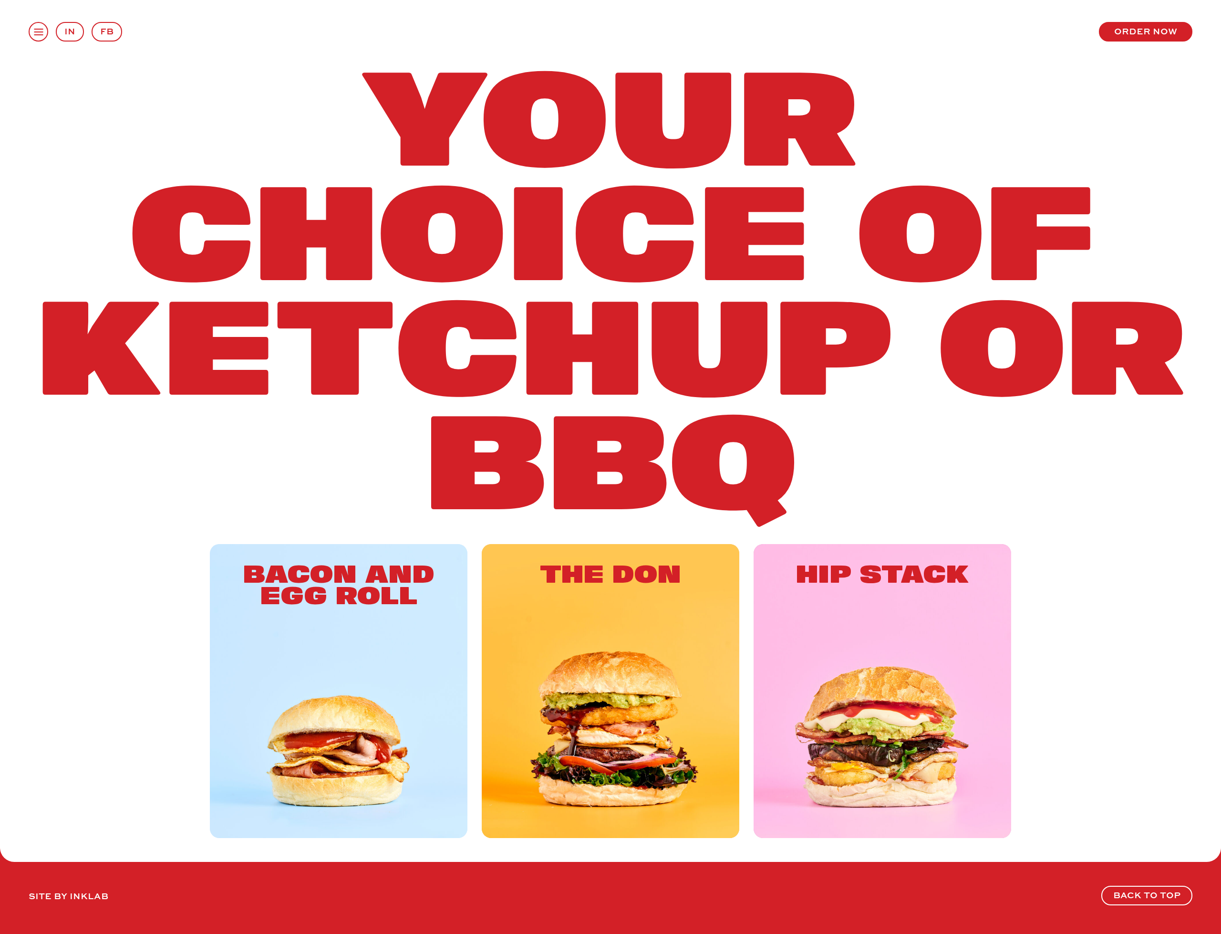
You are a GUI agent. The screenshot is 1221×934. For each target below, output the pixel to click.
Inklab (89, 895)
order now (1145, 30)
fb (107, 30)
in (69, 30)
